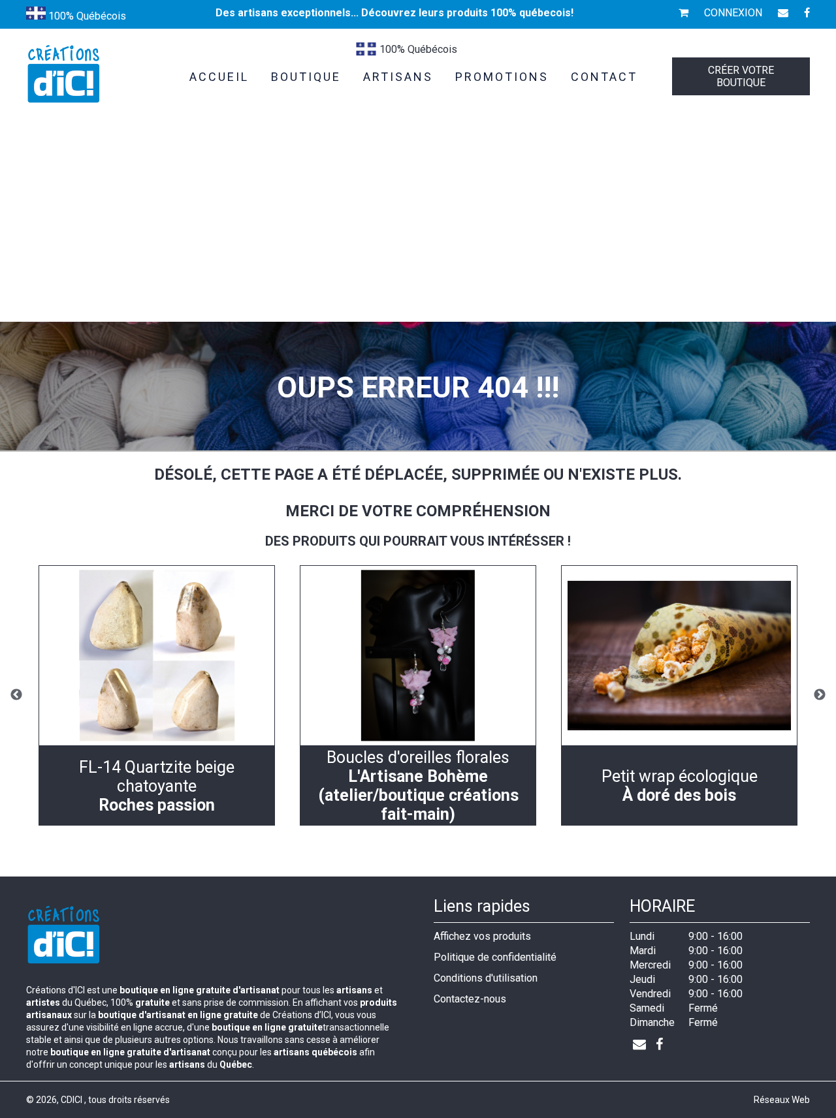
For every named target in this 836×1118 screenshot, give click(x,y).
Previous (16, 695)
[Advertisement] (418, 223)
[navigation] (156, 695)
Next (819, 695)
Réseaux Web (782, 1100)
